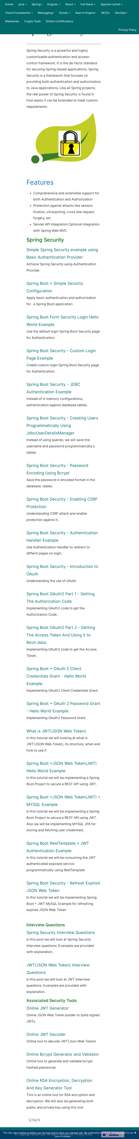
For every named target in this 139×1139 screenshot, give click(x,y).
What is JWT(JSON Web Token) (56, 731)
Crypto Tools (32, 21)
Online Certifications (59, 21)
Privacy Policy (127, 30)
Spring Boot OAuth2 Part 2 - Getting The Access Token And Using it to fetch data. (60, 635)
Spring (36, 4)
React (69, 4)
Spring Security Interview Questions (60, 932)
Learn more (78, 1136)
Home (9, 4)
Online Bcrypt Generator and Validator (62, 1054)
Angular (53, 4)
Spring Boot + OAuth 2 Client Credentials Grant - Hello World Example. (56, 676)
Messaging (45, 13)
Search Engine (85, 13)
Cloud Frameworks (18, 13)
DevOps (120, 13)
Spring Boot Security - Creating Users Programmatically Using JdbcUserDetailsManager (62, 425)
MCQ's (105, 13)
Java (21, 4)
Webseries (12, 21)
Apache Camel (111, 4)
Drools (63, 13)
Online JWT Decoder (46, 1034)
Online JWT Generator (47, 1008)
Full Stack (87, 4)
